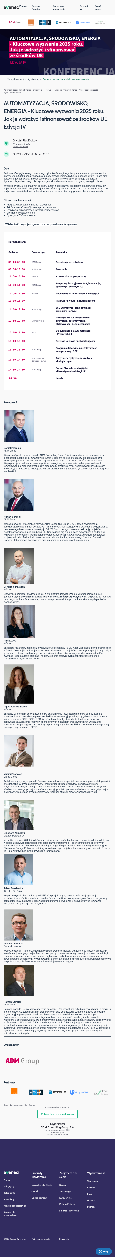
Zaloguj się (84, 7)
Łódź (89, 1193)
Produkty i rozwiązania (38, 1175)
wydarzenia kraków (12, 92)
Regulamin (64, 1239)
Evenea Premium (36, 7)
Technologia (65, 1191)
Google (32, 1105)
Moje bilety (9, 1199)
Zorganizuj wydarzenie (59, 7)
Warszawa (92, 1181)
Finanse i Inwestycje (33, 90)
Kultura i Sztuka (67, 1204)
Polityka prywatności (40, 1239)
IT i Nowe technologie (52, 90)
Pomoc (23, 5)
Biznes (62, 1184)
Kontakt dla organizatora (10, 1213)
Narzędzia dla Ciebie (41, 1184)
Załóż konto (98, 7)
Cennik (34, 1191)
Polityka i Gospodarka (14, 90)
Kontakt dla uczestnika (15, 1205)
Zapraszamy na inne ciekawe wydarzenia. (66, 79)
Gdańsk (91, 1200)
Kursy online (65, 1197)
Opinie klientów (39, 1197)
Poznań (90, 1206)
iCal (25, 1105)
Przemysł (67, 90)
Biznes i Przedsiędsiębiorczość (84, 90)
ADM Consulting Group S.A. (57, 1127)
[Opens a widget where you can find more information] (104, 1252)
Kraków (91, 1187)
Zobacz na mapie (20, 146)
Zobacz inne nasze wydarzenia (57, 1114)
